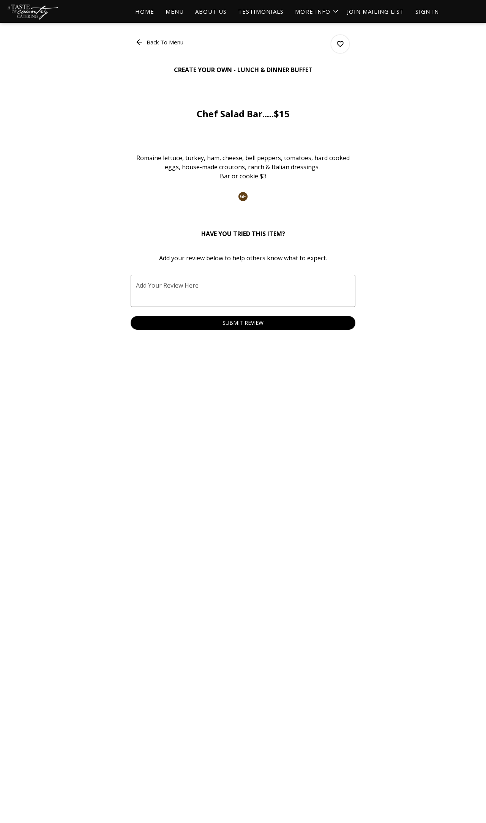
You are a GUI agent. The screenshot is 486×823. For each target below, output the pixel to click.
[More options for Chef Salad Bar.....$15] (340, 44)
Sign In (427, 11)
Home (144, 11)
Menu (175, 11)
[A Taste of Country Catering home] (40, 11)
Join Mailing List (375, 11)
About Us (211, 11)
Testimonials (261, 11)
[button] (317, 11)
